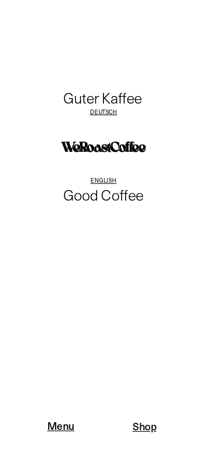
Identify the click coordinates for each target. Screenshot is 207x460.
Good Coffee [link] (103, 195)
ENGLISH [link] (103, 179)
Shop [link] (145, 426)
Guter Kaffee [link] (102, 97)
